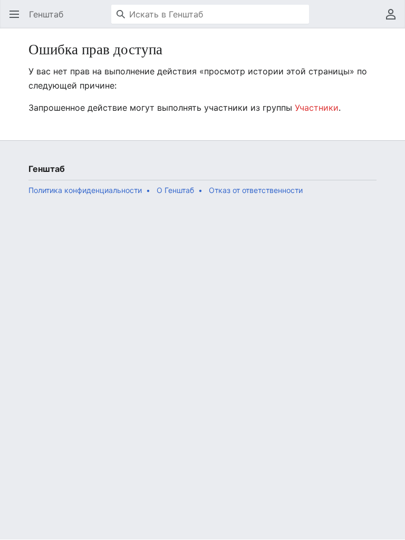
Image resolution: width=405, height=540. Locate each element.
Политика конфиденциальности (85, 190)
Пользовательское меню (394, 19)
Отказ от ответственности (256, 190)
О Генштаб (175, 190)
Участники (317, 107)
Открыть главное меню (17, 19)
